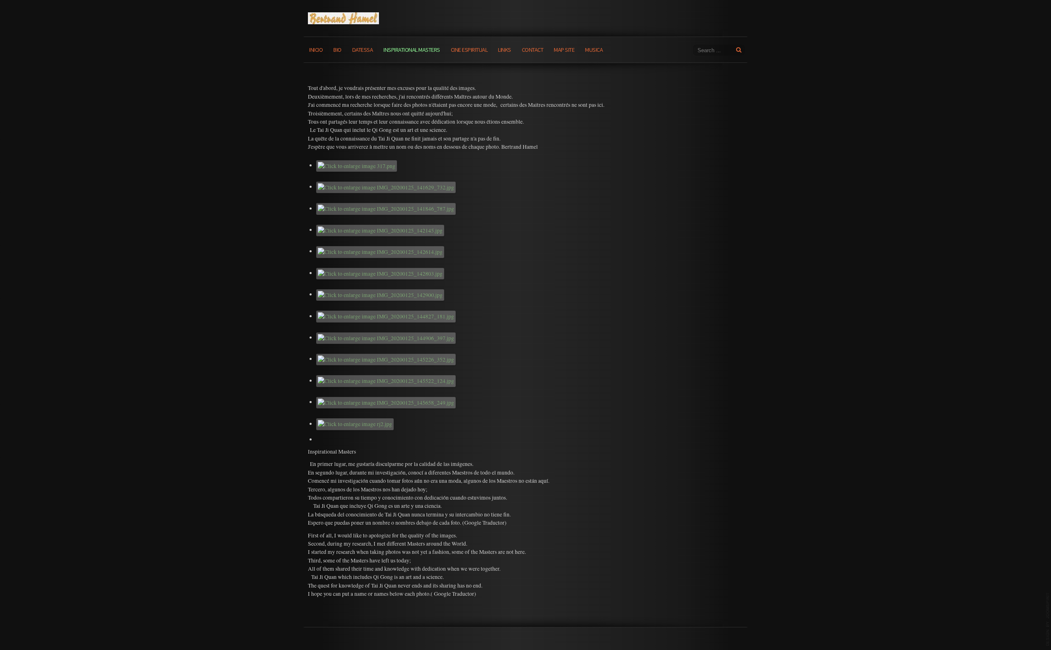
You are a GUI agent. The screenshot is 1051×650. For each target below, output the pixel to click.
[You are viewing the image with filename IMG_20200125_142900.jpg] (380, 294)
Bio (337, 49)
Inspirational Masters (411, 49)
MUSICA (594, 49)
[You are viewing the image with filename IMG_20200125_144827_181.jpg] (386, 316)
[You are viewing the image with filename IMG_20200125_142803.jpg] (380, 273)
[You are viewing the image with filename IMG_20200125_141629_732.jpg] (386, 186)
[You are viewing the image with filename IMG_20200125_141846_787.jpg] (386, 208)
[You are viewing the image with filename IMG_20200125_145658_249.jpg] (386, 402)
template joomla (1047, 619)
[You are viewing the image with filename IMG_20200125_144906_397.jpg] (386, 337)
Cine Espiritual (469, 49)
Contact (533, 49)
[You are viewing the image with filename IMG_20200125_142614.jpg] (380, 251)
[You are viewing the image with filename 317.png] (356, 165)
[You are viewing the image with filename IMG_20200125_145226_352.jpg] (386, 358)
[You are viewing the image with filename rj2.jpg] (355, 423)
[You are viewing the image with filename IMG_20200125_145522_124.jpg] (386, 380)
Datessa (362, 49)
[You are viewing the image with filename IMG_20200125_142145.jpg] (380, 229)
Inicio (316, 49)
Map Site (564, 49)
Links (504, 49)
